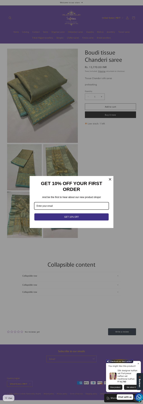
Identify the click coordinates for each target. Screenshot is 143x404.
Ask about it (131, 387)
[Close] (110, 179)
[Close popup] (138, 363)
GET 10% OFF (71, 217)
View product (115, 387)
